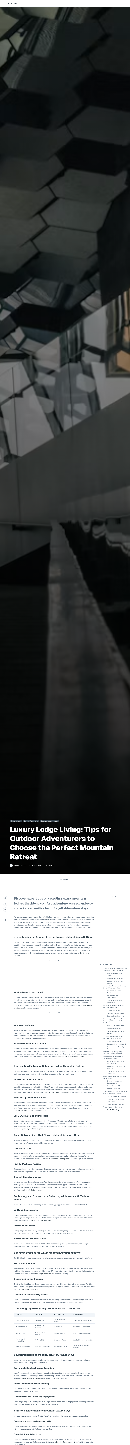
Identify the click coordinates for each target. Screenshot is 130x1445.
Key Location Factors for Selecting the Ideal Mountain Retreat (114, 987)
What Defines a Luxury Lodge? (114, 974)
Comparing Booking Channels (116, 1044)
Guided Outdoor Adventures (116, 1086)
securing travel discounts (44, 1274)
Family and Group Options (115, 1104)
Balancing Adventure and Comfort (115, 982)
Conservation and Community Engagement (116, 1072)
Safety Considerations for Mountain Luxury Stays (114, 1077)
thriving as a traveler (22, 1111)
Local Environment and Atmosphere (114, 1002)
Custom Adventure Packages (116, 1096)
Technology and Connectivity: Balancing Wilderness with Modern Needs (114, 1021)
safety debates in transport (65, 1442)
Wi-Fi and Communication (115, 1026)
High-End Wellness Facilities (116, 1013)
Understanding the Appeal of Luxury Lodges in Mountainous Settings (115, 969)
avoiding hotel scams (30, 1289)
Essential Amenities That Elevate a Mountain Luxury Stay (114, 1006)
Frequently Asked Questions (112, 1107)
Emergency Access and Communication (114, 1082)
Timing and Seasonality (114, 1041)
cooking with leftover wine (31, 1190)
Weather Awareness (113, 1089)
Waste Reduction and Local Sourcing (116, 1067)
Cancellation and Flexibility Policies (115, 1048)
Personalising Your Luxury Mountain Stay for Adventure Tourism (115, 1093)
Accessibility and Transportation (112, 997)
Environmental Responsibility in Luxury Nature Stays (113, 1058)
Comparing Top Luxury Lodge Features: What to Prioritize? (113, 1053)
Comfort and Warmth (113, 1010)
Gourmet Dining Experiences (116, 1016)
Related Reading (113, 1110)
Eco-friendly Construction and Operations (115, 1062)
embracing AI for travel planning (71, 1057)
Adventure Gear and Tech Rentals (115, 1032)
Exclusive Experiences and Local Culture (115, 1100)
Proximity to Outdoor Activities (114, 992)
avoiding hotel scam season (59, 1092)
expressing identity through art (32, 1129)
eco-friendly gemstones (31, 1378)
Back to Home (12, 3)
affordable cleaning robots (60, 1159)
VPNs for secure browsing (41, 1220)
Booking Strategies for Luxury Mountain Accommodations (113, 1037)
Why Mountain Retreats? (115, 978)
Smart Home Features (114, 1029)
